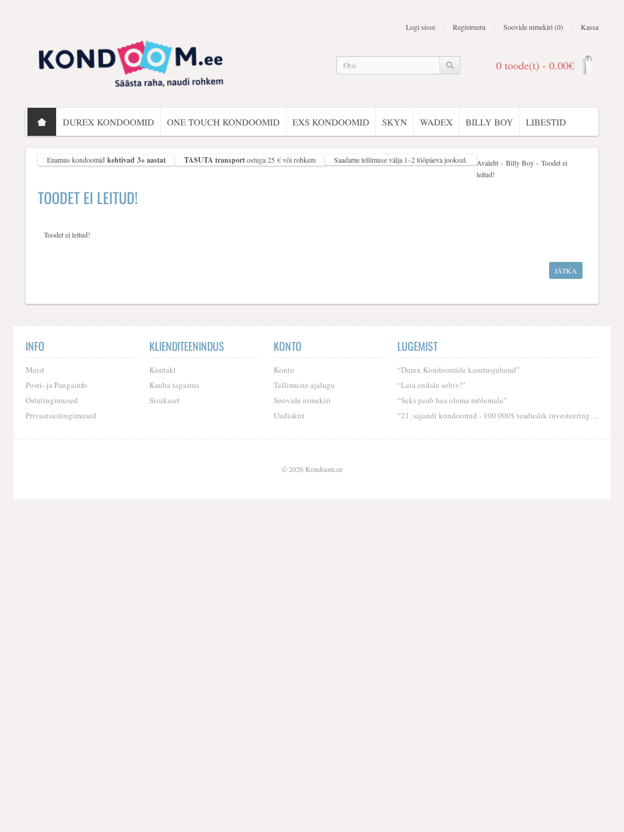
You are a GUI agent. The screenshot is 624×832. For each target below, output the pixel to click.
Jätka (566, 270)
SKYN (394, 122)
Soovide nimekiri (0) (533, 26)
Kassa (589, 26)
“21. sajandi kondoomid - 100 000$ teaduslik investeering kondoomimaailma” (497, 415)
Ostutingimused (52, 400)
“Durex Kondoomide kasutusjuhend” (458, 369)
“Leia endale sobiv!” (431, 384)
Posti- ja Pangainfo (56, 384)
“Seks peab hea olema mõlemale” (452, 400)
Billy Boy (489, 122)
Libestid (546, 122)
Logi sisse (420, 26)
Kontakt (162, 369)
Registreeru (469, 26)
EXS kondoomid (330, 122)
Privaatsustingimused (61, 415)
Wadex (436, 122)
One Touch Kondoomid (223, 122)
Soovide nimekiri (302, 400)
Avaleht (487, 162)
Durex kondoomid (108, 122)
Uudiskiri (289, 415)
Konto (284, 369)
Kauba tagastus (174, 384)
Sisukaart (164, 400)
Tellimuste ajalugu (304, 384)
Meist (35, 369)
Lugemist (417, 346)
